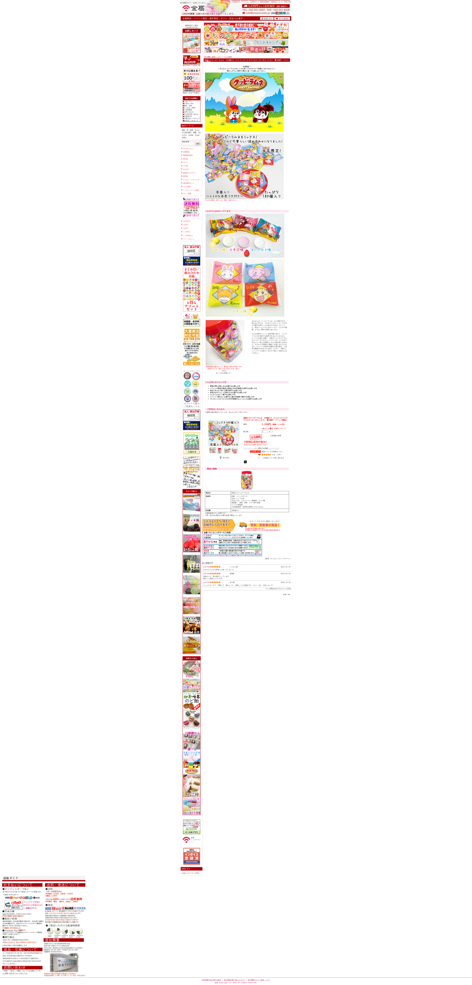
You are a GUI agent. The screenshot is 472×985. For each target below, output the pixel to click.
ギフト (224, 18)
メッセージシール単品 (191, 190)
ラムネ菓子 (187, 187)
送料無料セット (188, 183)
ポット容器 (187, 193)
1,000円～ (187, 232)
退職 (194, 132)
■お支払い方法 (188, 103)
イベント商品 (200, 18)
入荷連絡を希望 (275, 436)
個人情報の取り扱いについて (234, 980)
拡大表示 (226, 458)
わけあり (186, 169)
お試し (184, 137)
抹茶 (191, 130)
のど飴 (190, 135)
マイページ (245, 2)
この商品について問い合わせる (273, 458)
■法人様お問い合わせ (190, 114)
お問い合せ (287, 2)
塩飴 (183, 130)
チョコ (197, 130)
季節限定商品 (188, 155)
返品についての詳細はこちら (272, 451)
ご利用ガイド (254, 2)
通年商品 (213, 18)
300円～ (186, 225)
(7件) (279, 455)
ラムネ (197, 135)
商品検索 (185, 141)
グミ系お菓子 (187, 132)
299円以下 (187, 221)
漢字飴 (185, 176)
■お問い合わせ (188, 112)
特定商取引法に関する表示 (211, 980)
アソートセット (188, 239)
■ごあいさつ (187, 101)
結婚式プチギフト (189, 173)
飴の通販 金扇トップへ (212, 57)
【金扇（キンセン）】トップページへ (277, 559)
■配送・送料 (187, 106)
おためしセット (188, 148)
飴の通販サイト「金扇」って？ (259, 980)
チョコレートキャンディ (192, 180)
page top (286, 594)
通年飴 (185, 159)
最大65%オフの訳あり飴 (191, 65)
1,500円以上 (188, 235)
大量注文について (276, 2)
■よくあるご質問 (189, 108)
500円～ (186, 228)
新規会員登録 (264, 2)
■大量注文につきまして (191, 118)
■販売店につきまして (190, 120)
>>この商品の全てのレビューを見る (278, 589)
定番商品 (187, 18)
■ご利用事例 (187, 110)
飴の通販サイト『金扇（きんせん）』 (194, 3)
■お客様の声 (187, 116)
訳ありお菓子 (236, 18)
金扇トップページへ (196, 840)
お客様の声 (236, 2)
